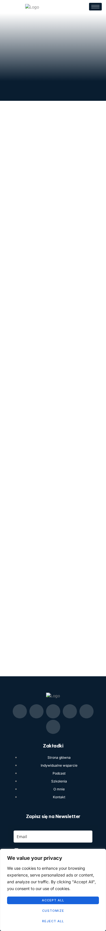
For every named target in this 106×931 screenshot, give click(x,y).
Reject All (53, 921)
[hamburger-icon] (95, 6)
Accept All (53, 900)
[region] (53, 890)
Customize (53, 911)
